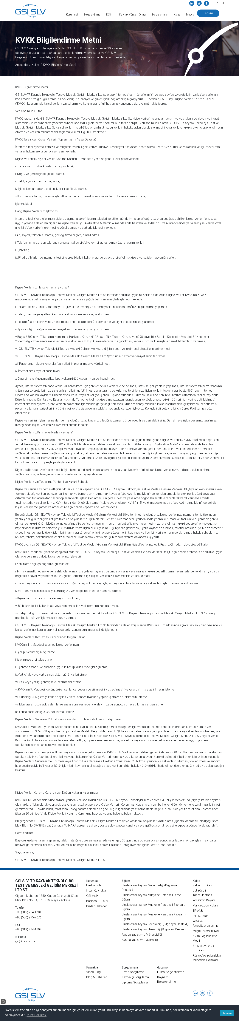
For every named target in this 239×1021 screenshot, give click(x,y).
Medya (190, 14)
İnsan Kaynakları (96, 890)
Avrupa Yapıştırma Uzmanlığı (140, 940)
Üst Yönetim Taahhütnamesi (202, 893)
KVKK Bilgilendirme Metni (59, 65)
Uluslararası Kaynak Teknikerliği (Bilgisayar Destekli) (155, 924)
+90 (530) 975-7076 (28, 917)
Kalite (177, 14)
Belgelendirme (92, 14)
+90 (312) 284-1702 (28, 929)
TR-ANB (198, 910)
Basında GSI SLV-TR (99, 901)
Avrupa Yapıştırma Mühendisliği (142, 934)
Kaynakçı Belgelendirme (166, 979)
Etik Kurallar (200, 916)
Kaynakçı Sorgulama (135, 977)
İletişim (208, 13)
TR (216, 3)
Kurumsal (72, 14)
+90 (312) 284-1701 (28, 912)
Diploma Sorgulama (135, 982)
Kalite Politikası (202, 885)
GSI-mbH (92, 896)
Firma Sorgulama (133, 972)
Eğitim (109, 14)
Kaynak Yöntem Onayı (132, 14)
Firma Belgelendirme (170, 972)
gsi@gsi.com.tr (25, 941)
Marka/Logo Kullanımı (207, 905)
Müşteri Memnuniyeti (206, 931)
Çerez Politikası (36, 1015)
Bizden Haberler (96, 906)
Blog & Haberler (96, 977)
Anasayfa (21, 65)
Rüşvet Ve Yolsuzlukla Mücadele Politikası (207, 958)
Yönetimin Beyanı (204, 900)
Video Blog (93, 972)
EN (222, 3)
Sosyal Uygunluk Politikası (203, 948)
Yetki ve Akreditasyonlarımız (205, 923)
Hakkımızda (93, 885)
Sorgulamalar (160, 14)
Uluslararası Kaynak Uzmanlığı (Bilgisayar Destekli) (154, 929)
